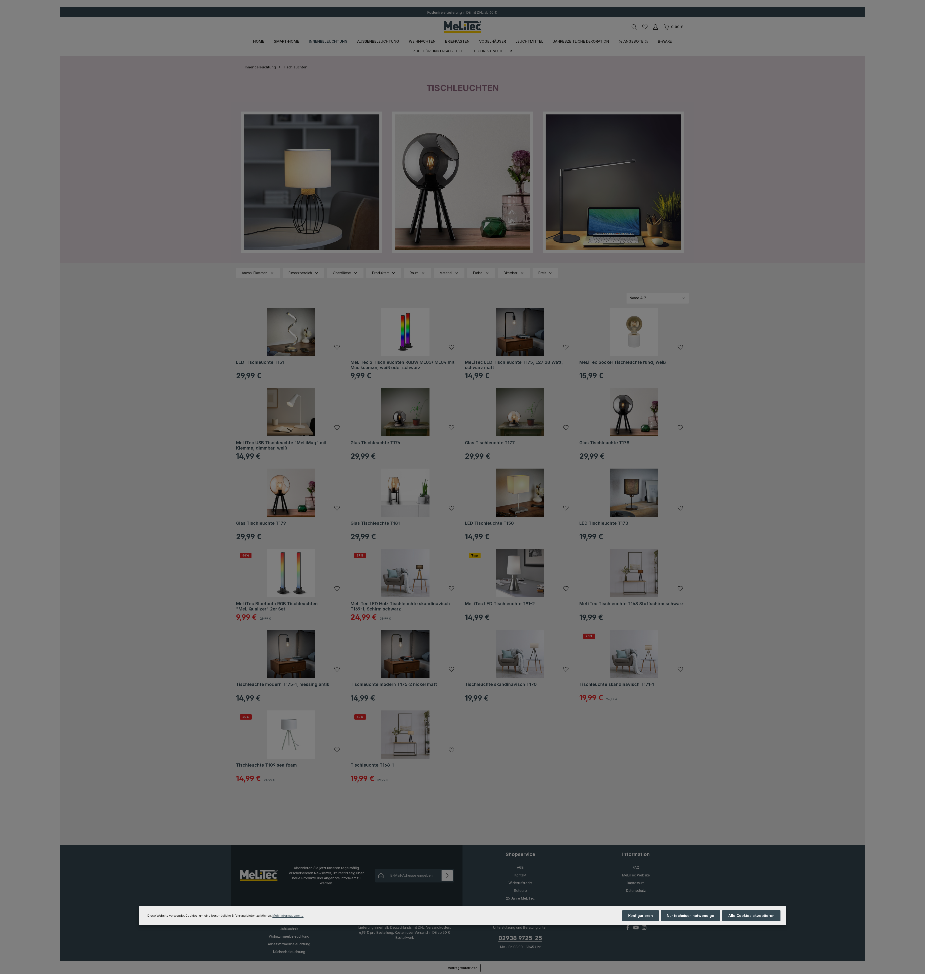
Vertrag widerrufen (462, 968)
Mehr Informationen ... (288, 915)
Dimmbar (510, 273)
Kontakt (520, 875)
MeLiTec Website (636, 875)
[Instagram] (644, 929)
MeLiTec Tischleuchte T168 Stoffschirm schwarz (631, 603)
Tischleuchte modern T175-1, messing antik (282, 684)
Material (446, 273)
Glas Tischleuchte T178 (604, 442)
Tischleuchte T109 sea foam (266, 765)
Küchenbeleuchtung (289, 952)
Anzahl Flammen (254, 273)
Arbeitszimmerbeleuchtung (289, 944)
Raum (414, 273)
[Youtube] (636, 929)
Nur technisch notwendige (690, 915)
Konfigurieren (640, 915)
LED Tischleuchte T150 (489, 523)
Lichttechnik (289, 929)
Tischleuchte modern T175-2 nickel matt (393, 684)
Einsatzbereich (300, 273)
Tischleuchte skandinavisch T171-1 (616, 684)
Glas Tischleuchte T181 (375, 523)
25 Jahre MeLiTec (520, 898)
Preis (542, 273)
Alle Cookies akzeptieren (751, 915)
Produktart (380, 273)
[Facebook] (628, 929)
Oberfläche (342, 273)
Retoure (520, 890)
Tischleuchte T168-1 (372, 765)
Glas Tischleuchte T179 (261, 523)
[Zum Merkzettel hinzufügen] (337, 347)
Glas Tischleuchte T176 (375, 442)
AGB (520, 867)
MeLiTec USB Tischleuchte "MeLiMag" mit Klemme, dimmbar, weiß (281, 445)
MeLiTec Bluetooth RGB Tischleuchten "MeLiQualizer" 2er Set (277, 606)
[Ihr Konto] (655, 27)
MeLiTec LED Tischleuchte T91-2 (500, 603)
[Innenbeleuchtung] (328, 41)
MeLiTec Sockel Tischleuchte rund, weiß (622, 362)
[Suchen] (634, 27)
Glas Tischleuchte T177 (490, 442)
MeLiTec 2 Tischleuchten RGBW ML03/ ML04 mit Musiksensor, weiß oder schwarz (402, 365)
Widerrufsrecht (520, 883)
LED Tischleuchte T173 (603, 523)
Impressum (636, 883)
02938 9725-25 (520, 937)
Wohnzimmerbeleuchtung (289, 936)
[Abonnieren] (447, 875)
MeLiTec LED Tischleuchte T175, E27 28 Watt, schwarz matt (514, 365)
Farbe (477, 273)
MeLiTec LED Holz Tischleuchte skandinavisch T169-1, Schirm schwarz (400, 606)
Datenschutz (636, 890)
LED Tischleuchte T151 (260, 362)
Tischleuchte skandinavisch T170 (501, 684)
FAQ (636, 867)
